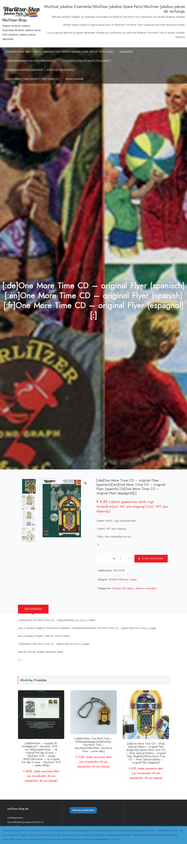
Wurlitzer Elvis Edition (123, 588)
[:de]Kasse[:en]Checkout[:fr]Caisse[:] (86, 61)
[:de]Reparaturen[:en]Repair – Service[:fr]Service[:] (40, 70)
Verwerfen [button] (115, 839)
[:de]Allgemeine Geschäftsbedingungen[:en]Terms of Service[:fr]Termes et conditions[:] (25, 822)
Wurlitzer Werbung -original (122, 579)
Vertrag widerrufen (83, 810)
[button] (85, 483)
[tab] (33, 609)
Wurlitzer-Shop (14, 20)
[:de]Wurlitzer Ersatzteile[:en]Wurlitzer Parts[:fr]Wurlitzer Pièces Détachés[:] (59, 51)
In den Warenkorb (152, 558)
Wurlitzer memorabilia (145, 588)
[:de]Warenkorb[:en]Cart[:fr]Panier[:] (30, 61)
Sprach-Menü (74, 79)
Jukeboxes (126, 51)
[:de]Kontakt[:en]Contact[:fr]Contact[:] (32, 79)
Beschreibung (33, 609)
